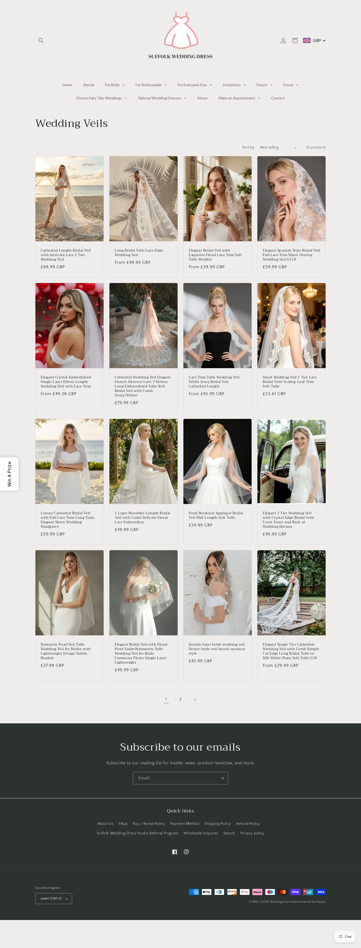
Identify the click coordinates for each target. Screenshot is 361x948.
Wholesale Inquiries (200, 833)
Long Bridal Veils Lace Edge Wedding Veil (139, 252)
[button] (41, 40)
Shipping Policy (218, 824)
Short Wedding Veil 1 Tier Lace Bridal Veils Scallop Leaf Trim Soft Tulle (290, 382)
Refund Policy (248, 824)
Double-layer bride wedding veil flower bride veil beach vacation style (217, 649)
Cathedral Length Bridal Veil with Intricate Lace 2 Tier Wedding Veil (66, 255)
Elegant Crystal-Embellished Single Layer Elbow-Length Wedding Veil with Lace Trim (66, 382)
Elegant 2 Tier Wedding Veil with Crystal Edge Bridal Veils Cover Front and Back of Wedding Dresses (288, 520)
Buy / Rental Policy (149, 824)
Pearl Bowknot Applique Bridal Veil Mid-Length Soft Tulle (216, 515)
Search (229, 833)
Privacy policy (252, 833)
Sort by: (248, 147)
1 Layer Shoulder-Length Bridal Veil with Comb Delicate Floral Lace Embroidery (142, 518)
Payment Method (184, 824)
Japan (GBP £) (51, 898)
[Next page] (195, 699)
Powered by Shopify (312, 901)
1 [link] (166, 699)
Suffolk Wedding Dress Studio (279, 901)
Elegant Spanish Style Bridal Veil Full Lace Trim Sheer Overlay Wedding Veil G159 (291, 255)
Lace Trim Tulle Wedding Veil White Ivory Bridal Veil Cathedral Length (214, 382)
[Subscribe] (222, 778)
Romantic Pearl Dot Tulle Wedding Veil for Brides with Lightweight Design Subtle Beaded (66, 651)
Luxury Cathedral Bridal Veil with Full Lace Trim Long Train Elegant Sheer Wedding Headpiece (68, 520)
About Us (106, 824)
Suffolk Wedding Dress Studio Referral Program (137, 833)
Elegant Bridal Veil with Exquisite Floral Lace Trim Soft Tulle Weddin (215, 255)
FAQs (123, 824)
